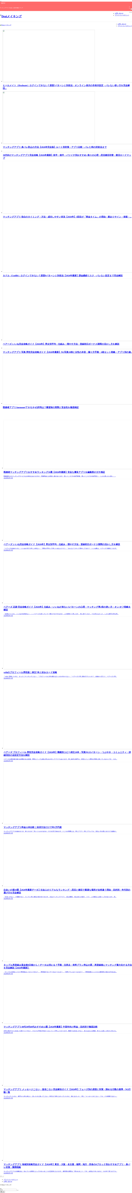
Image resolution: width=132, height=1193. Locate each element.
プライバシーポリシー (11, 1179)
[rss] (131, 7)
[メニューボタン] (130, 12)
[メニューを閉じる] (0, 1)
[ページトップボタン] (0, 1188)
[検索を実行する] (17, 1190)
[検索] (131, 9)
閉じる (2, 1192)
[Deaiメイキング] (11, 16)
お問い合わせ (8, 1181)
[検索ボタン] (131, 12)
